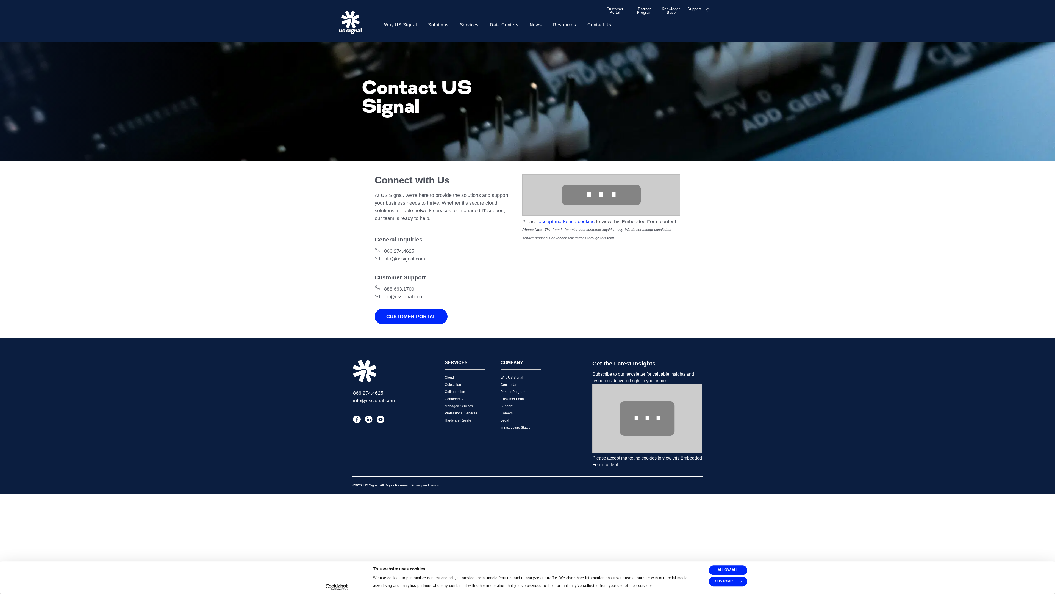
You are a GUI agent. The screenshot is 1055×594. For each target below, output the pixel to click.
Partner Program (644, 11)
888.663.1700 (399, 289)
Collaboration (455, 392)
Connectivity (454, 399)
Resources (564, 25)
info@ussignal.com (404, 259)
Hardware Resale (458, 420)
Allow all (728, 570)
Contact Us (599, 25)
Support (694, 9)
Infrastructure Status (515, 428)
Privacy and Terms (425, 485)
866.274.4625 (399, 251)
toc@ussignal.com (403, 296)
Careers (507, 413)
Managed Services (459, 406)
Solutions (438, 25)
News (536, 25)
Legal (505, 420)
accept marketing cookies (567, 221)
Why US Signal (400, 25)
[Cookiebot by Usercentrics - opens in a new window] (337, 587)
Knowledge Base (671, 11)
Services (469, 25)
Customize (725, 581)
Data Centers (504, 25)
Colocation (453, 385)
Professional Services (461, 413)
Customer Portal (615, 11)
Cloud (449, 378)
